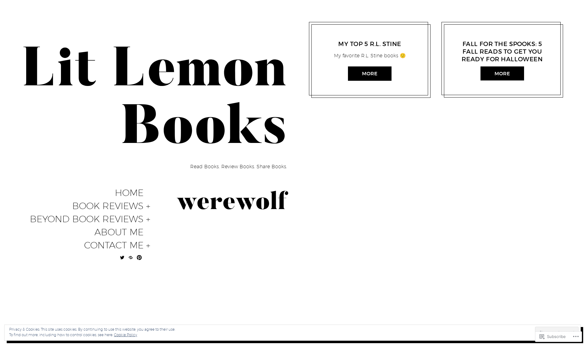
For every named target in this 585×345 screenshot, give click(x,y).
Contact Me (114, 245)
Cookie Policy (125, 335)
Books (342, 36)
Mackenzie (362, 36)
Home (129, 193)
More (370, 73)
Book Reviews (108, 206)
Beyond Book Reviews (87, 219)
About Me (119, 232)
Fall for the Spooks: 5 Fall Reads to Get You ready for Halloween (502, 51)
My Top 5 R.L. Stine (369, 44)
